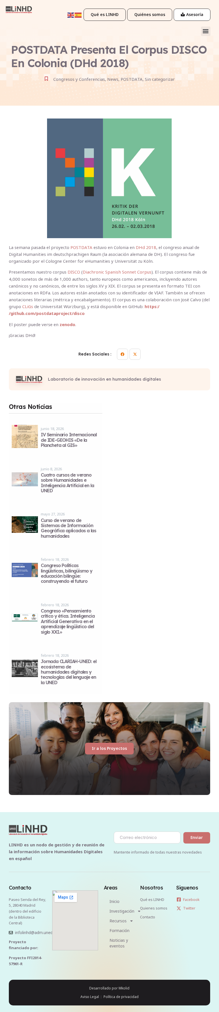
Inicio (114, 901)
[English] (71, 14)
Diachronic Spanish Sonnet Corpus (117, 272)
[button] (205, 31)
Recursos (118, 920)
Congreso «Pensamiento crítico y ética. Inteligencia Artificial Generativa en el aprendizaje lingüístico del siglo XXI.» (67, 621)
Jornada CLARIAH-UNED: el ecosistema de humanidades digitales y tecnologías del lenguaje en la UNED (68, 671)
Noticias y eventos (119, 943)
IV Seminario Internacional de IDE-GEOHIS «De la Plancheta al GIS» (69, 440)
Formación (119, 930)
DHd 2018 (146, 247)
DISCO (74, 272)
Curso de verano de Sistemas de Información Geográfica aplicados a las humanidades (68, 528)
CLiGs (27, 306)
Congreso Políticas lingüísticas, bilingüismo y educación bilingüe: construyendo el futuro (66, 573)
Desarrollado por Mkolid (109, 988)
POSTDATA (81, 247)
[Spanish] (78, 14)
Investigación (122, 911)
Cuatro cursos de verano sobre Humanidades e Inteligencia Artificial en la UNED (67, 482)
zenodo (67, 324)
